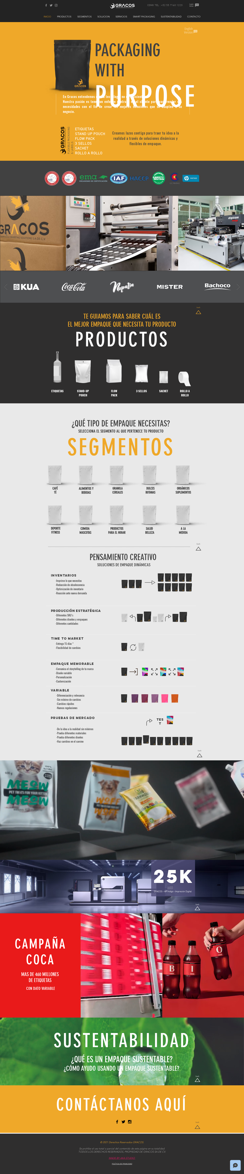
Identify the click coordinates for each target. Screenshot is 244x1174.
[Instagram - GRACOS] (56, 5)
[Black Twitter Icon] (123, 1121)
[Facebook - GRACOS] (46, 5)
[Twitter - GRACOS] (51, 5)
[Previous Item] (6, 233)
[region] (62, 476)
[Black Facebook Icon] (117, 1121)
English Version (191, 5)
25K (173, 876)
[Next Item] (238, 233)
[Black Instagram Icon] (129, 1121)
